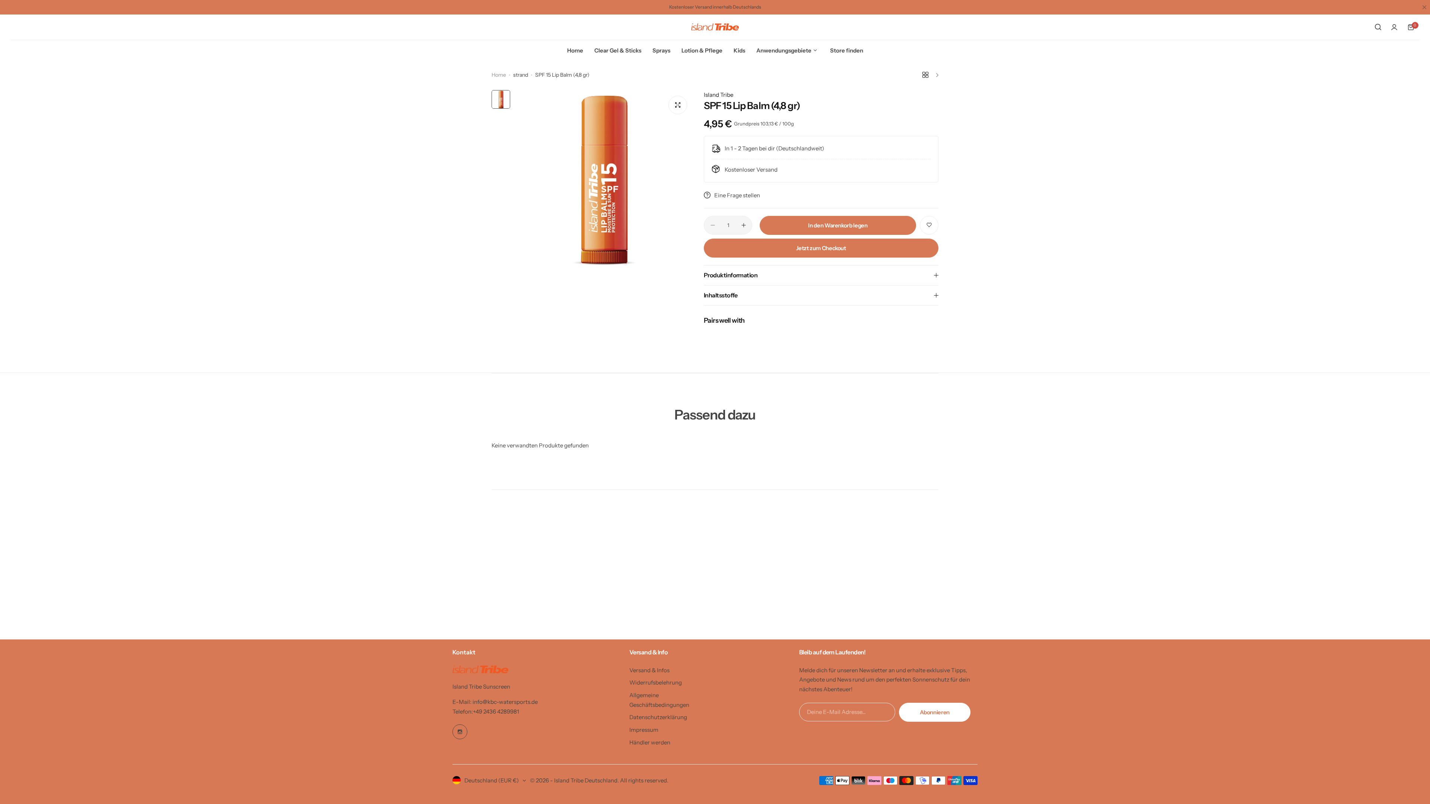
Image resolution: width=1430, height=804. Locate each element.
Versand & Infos (649, 670)
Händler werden (649, 742)
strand (520, 74)
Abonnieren (935, 712)
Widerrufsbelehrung (655, 682)
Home (499, 74)
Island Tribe (718, 94)
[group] (603, 179)
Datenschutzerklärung (658, 717)
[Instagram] (459, 731)
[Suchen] (1378, 27)
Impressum (643, 729)
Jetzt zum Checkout (821, 248)
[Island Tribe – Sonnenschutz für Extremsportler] (715, 27)
